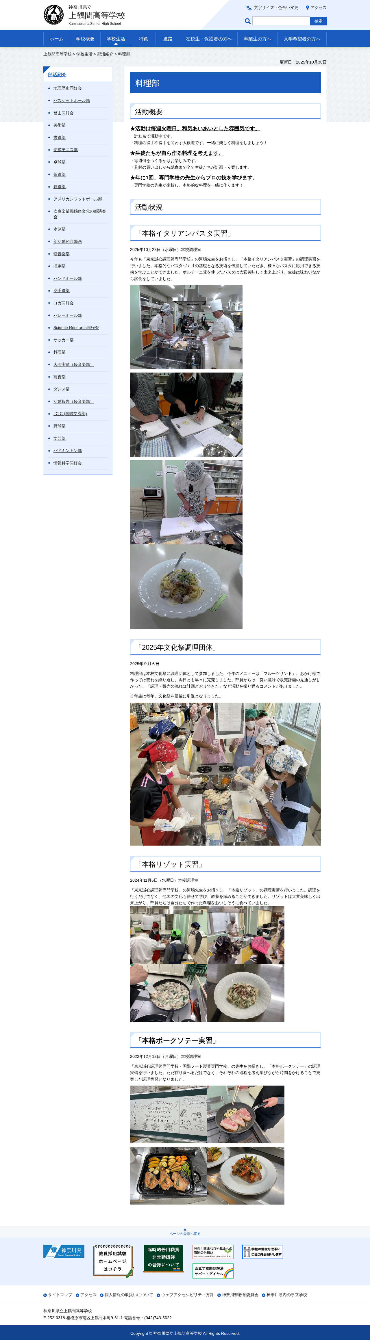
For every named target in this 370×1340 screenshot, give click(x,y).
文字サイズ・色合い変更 (276, 7)
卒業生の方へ (257, 38)
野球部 (59, 426)
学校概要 (85, 38)
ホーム (57, 38)
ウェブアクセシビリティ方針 (187, 1294)
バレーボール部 (67, 315)
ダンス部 (61, 389)
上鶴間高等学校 (57, 54)
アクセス (318, 7)
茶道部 (59, 174)
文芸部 (59, 438)
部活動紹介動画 (67, 241)
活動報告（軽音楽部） (73, 401)
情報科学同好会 (67, 463)
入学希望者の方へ (302, 38)
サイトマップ (60, 1294)
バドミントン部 (67, 450)
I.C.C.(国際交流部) (70, 413)
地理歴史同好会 (67, 88)
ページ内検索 (248, 20)
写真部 (59, 377)
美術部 (59, 125)
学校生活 (116, 38)
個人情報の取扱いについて (129, 1294)
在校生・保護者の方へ (209, 38)
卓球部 (59, 162)
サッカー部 (63, 340)
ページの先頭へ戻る (185, 1234)
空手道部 (61, 290)
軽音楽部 (61, 254)
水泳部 (59, 229)
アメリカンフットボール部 (77, 199)
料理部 (59, 352)
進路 (168, 38)
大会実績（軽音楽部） (73, 364)
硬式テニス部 (65, 149)
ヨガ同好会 (63, 303)
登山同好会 (63, 113)
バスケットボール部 (71, 100)
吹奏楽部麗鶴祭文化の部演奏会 (79, 214)
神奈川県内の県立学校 (287, 1294)
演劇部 (59, 266)
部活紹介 (105, 54)
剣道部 (59, 186)
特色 (143, 38)
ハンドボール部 (67, 278)
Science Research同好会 (76, 327)
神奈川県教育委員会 (240, 1294)
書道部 (59, 137)
